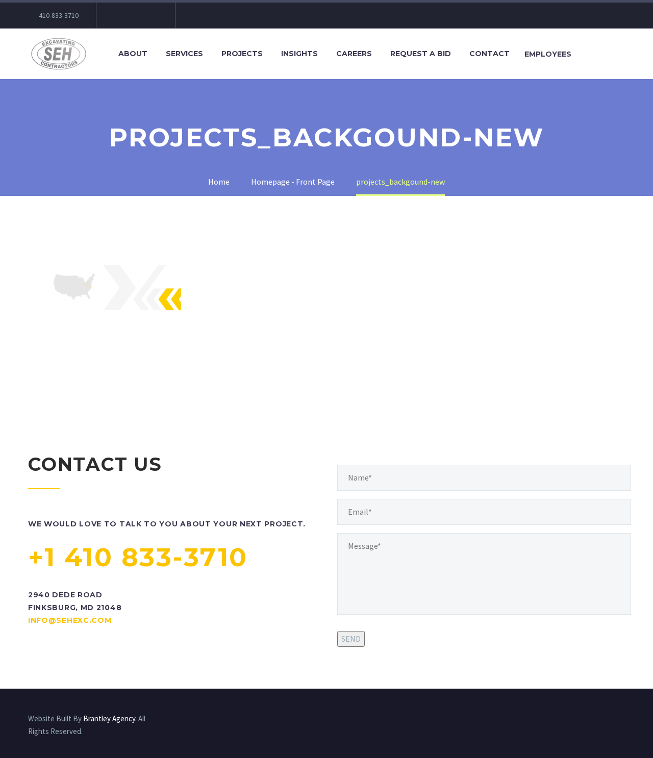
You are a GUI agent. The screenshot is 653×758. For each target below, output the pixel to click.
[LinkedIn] (134, 15)
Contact (489, 53)
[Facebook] (119, 15)
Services (184, 53)
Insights (299, 53)
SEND (351, 639)
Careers (354, 53)
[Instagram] (150, 15)
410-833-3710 (59, 15)
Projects (242, 53)
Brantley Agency (109, 718)
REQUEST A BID (420, 53)
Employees (547, 54)
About (132, 53)
